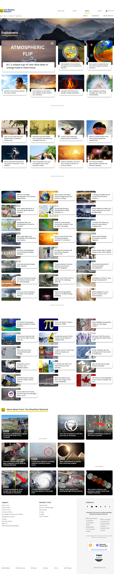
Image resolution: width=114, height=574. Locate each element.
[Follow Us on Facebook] (87, 507)
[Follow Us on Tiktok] (101, 507)
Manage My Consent (8, 516)
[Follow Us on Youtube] (96, 507)
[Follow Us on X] (109, 507)
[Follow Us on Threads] (105, 507)
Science (11, 16)
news (5, 16)
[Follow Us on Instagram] (92, 507)
